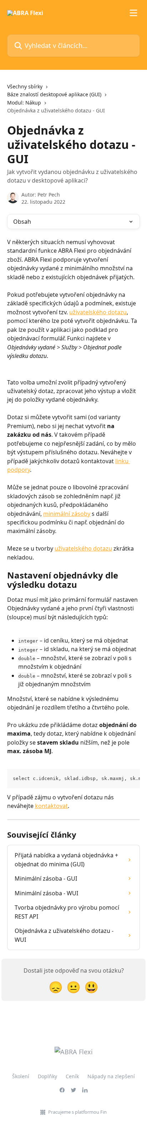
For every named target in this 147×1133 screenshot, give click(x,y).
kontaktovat (51, 806)
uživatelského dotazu (98, 312)
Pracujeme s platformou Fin (77, 1112)
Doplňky (47, 1076)
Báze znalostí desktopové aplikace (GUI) (54, 94)
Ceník (72, 1076)
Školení (20, 1076)
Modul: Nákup (24, 102)
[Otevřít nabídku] (133, 13)
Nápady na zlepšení (111, 1076)
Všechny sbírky (24, 86)
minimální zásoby (66, 514)
